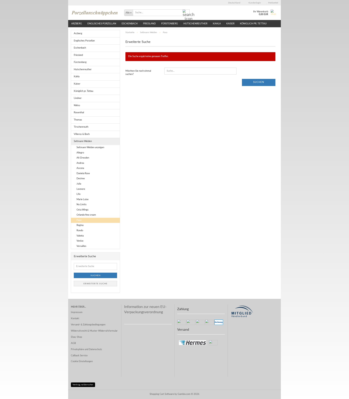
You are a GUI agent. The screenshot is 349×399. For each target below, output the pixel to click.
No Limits (82, 204)
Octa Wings (83, 210)
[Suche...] (186, 13)
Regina (80, 225)
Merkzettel (272, 3)
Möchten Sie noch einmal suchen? (138, 73)
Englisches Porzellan (101, 24)
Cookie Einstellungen (82, 361)
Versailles (81, 246)
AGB (73, 343)
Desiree (81, 178)
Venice (80, 241)
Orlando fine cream (86, 215)
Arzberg (76, 24)
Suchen (258, 82)
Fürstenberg (169, 24)
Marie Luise (83, 199)
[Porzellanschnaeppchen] (95, 12)
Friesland (149, 24)
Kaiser (230, 24)
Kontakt (75, 318)
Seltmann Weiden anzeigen (90, 147)
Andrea (80, 163)
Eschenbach (130, 24)
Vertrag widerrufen (83, 385)
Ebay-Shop (76, 337)
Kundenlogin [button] (254, 3)
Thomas (78, 120)
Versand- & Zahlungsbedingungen (88, 325)
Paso (79, 220)
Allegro (80, 153)
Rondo (80, 230)
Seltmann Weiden (83, 141)
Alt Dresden (83, 158)
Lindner (78, 98)
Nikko (77, 105)
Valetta (80, 236)
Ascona (80, 168)
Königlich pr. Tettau (253, 24)
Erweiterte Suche (95, 283)
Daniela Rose (83, 173)
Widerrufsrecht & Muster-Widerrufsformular (94, 331)
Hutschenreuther (195, 24)
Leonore (81, 189)
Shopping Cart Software (162, 394)
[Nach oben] (339, 393)
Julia (79, 184)
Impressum (77, 312)
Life (79, 194)
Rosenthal (79, 112)
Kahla (217, 24)
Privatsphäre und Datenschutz (86, 349)
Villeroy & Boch (82, 134)
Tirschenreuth (81, 127)
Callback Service (79, 355)
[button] (233, 2)
